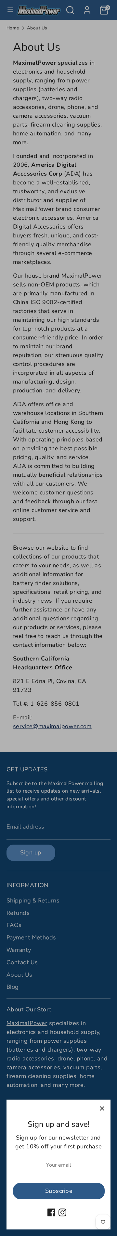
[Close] (102, 1109)
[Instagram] (62, 1212)
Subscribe (58, 1191)
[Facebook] (51, 1212)
